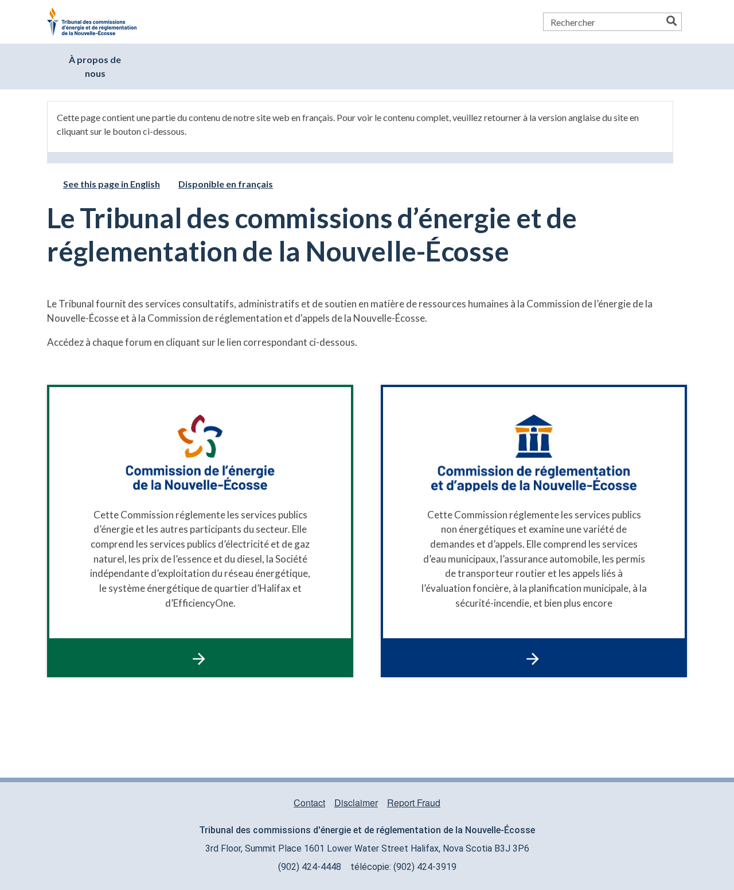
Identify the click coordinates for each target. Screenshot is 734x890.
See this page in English (111, 183)
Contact (309, 802)
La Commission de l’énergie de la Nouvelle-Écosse (200, 531)
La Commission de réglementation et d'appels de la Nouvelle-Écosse (534, 531)
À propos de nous (95, 66)
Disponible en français (225, 183)
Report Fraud (413, 802)
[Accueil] (96, 22)
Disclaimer (356, 802)
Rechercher (671, 22)
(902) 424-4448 (309, 866)
